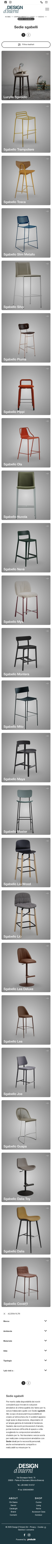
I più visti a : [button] (8, 1370)
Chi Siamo (13, 1502)
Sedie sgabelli (26, 19)
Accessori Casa (38, 1512)
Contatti (13, 1515)
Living (38, 1505)
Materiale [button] (7, 1341)
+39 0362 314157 (27, 1485)
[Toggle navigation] (47, 9)
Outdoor (38, 1515)
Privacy (33, 1527)
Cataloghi (13, 1509)
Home (8, 17)
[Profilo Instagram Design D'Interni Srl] (10, 2)
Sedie (41, 17)
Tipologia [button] (7, 1360)
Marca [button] (6, 1321)
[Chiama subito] (42, 2)
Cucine (38, 1502)
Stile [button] (5, 1351)
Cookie (40, 1527)
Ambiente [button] (7, 1331)
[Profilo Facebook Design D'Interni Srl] (6, 2)
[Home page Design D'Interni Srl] (13, 9)
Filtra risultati (28, 44)
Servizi (13, 1505)
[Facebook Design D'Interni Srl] (24, 1534)
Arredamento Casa (24, 17)
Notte (38, 1509)
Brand (13, 1512)
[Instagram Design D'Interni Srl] (28, 1534)
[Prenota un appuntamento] (46, 2)
